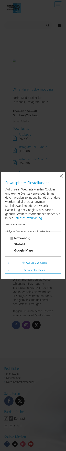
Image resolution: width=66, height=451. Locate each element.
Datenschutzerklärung (28, 218)
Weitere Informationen (15, 225)
